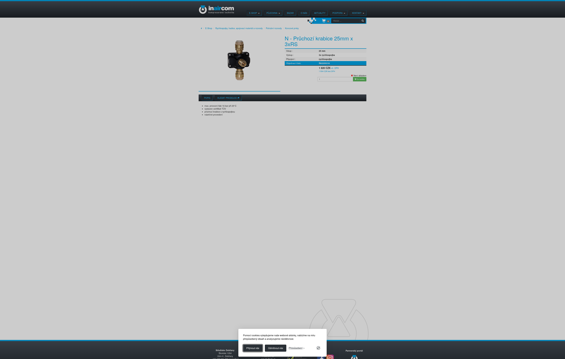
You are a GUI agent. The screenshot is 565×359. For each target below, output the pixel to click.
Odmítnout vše (275, 348)
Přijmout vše (252, 348)
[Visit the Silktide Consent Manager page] (318, 348)
